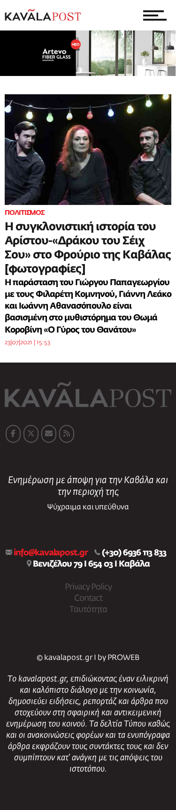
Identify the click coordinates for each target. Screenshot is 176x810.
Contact (88, 598)
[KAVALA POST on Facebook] (13, 434)
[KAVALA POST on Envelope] (48, 434)
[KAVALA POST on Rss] (66, 434)
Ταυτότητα (88, 610)
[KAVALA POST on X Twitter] (30, 434)
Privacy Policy (88, 587)
